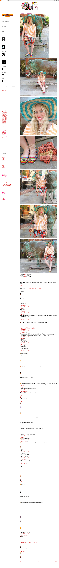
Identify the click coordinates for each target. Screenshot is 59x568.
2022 (3, 159)
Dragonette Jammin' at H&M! (6, 183)
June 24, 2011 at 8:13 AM (25, 472)
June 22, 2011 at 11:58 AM (25, 385)
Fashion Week (3, 133)
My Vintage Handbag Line (24, 329)
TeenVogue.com (3, 126)
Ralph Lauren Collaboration (5, 115)
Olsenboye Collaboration (4, 113)
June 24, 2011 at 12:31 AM (25, 461)
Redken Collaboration (4, 108)
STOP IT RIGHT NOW (24, 535)
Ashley (22, 376)
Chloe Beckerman (4, 130)
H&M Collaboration (4, 90)
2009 (3, 199)
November (4, 173)
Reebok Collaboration (4, 105)
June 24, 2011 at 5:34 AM (25, 467)
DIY (2, 138)
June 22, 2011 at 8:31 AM (25, 357)
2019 (3, 161)
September (4, 175)
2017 (3, 164)
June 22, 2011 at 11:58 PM (25, 439)
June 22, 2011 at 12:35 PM (25, 389)
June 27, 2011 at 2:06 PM (25, 513)
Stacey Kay (22, 321)
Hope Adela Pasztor (23, 495)
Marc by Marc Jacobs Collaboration (5, 102)
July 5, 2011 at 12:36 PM (25, 558)
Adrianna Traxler (23, 459)
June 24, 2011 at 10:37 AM (25, 481)
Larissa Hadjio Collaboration (5, 124)
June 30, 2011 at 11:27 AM (25, 537)
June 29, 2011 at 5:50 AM (25, 533)
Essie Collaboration (4, 122)
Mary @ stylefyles (23, 387)
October (4, 174)
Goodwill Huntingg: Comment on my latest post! (26, 326)
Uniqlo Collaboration (4, 116)
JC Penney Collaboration (4, 117)
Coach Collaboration (4, 92)
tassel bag (25, 276)
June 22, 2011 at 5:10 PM (25, 419)
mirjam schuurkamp (23, 344)
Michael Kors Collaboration (5, 111)
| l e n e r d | (22, 421)
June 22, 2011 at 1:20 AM (25, 319)
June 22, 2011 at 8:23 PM (25, 435)
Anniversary (3, 146)
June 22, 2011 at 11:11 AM (25, 380)
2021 (3, 160)
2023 (3, 158)
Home (38, 561)
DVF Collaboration (4, 114)
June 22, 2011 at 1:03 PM (25, 393)
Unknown (22, 382)
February (4, 195)
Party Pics (3, 137)
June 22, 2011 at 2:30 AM (25, 336)
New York (3, 134)
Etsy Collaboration (4, 103)
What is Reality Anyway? (24, 551)
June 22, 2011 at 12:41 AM (25, 312)
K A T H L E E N (23, 515)
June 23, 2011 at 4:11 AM (25, 443)
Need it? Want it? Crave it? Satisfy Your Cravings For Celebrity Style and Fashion (30, 542)
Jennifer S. (22, 352)
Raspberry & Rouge (23, 463)
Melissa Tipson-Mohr (23, 501)
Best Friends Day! (5, 186)
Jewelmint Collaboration (4, 119)
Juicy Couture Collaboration (37, 288)
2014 (3, 167)
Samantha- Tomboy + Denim (6, 187)
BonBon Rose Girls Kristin (24, 555)
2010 (3, 198)
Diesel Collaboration (4, 95)
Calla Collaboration (4, 120)
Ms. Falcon (22, 411)
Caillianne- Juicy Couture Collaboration (26, 13)
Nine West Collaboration (4, 118)
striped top (25, 274)
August (4, 176)
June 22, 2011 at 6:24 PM (25, 425)
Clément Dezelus (23, 526)
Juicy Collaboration (24, 280)
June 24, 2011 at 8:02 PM (25, 493)
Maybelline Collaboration (4, 112)
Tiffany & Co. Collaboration (5, 94)
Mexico (2, 150)
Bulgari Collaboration (4, 121)
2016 (3, 165)
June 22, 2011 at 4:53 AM (25, 342)
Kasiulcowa (22, 474)
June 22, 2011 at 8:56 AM (25, 363)
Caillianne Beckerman (28, 288)
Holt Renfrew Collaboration (5, 125)
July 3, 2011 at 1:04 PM (25, 549)
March (4, 194)
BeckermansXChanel (4, 91)
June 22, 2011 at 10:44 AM (25, 374)
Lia (21, 308)
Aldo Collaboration (4, 123)
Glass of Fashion (23, 311)
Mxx (21, 292)
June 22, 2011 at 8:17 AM (25, 350)
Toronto (2, 131)
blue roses (22, 314)
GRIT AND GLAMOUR (24, 391)
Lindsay (22, 395)
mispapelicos (22, 338)
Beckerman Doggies (4, 132)
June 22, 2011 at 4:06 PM (25, 414)
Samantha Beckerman (4, 27)
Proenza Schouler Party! (5, 188)
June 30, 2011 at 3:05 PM (25, 543)
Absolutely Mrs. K (23, 332)
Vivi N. (22, 545)
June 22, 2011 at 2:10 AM (25, 330)
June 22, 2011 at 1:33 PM (25, 399)
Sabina (22, 437)
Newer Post (21, 561)
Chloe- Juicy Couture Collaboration (7, 185)
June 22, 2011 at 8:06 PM (25, 431)
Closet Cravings (23, 539)
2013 (3, 168)
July (3, 177)
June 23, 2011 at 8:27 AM (25, 451)
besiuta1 (22, 401)
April (3, 193)
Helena (22, 405)
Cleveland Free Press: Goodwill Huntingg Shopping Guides (28, 327)
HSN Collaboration (4, 106)
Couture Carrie (23, 445)
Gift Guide (3, 147)
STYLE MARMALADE (24, 441)
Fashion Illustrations (4, 149)
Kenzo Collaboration (4, 96)
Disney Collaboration (4, 93)
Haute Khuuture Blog (23, 305)
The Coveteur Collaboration (5, 110)
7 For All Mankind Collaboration (5, 107)
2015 (3, 166)
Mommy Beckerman (4, 135)
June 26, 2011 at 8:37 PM (25, 499)
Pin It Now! (21, 285)
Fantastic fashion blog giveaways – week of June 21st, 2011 (28, 328)
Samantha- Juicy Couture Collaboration (7, 184)
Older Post (56, 561)
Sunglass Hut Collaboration (5, 104)
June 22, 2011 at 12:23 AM (25, 306)
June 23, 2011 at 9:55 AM (25, 457)
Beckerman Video (4, 136)
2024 (3, 157)
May (3, 192)
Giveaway (3, 148)
